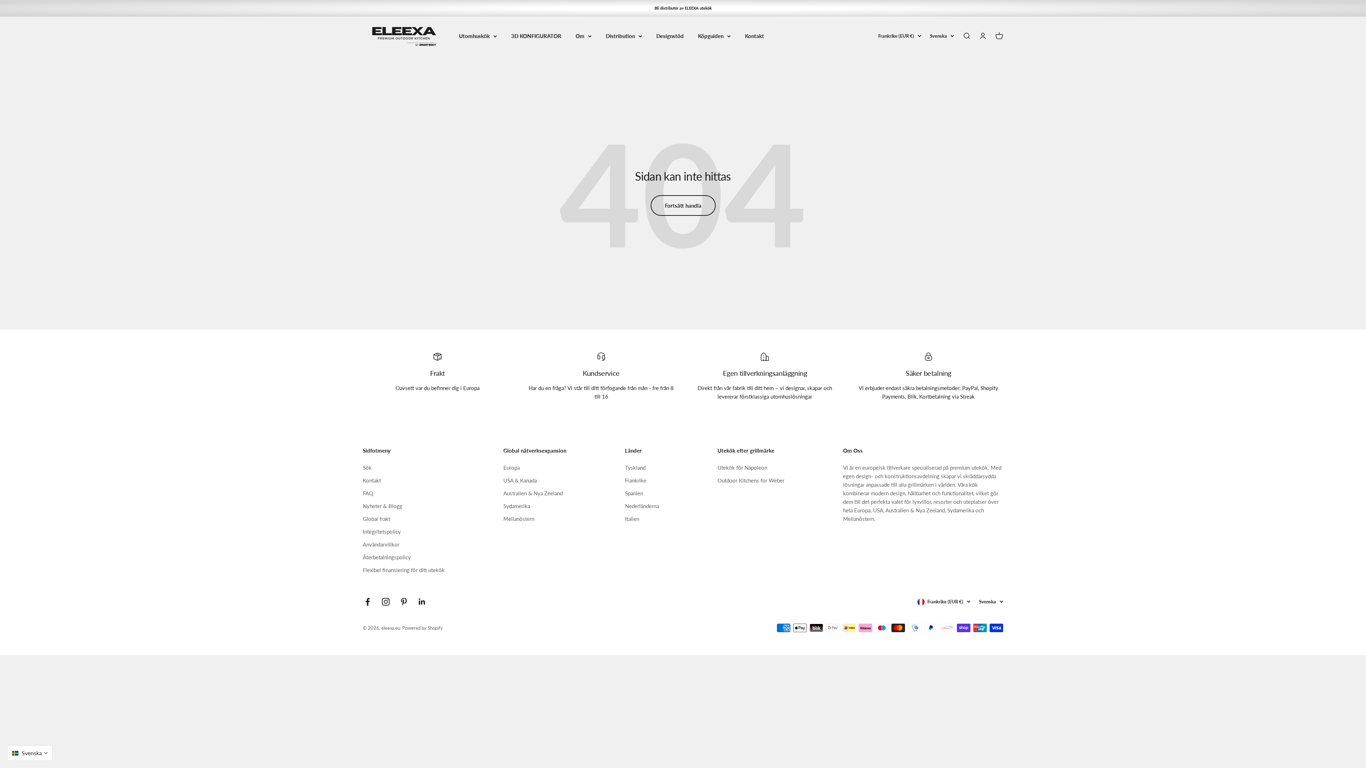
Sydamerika (516, 506)
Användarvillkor (381, 544)
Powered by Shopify (422, 628)
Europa (511, 467)
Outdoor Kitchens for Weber (751, 480)
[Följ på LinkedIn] (422, 602)
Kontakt (754, 36)
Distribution (620, 36)
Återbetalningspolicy (387, 557)
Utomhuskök (474, 36)
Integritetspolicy (382, 531)
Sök (367, 467)
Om (580, 36)
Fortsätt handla (683, 205)
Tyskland (635, 467)
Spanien (634, 493)
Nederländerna (642, 506)
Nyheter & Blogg (382, 506)
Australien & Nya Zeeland (533, 493)
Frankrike (635, 480)
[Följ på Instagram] (386, 602)
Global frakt (376, 519)
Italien (632, 519)
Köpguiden (711, 36)
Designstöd (670, 36)
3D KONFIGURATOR (536, 36)
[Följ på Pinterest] (404, 602)
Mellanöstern (518, 519)
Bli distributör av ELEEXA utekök (683, 8)
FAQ (368, 493)
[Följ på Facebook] (367, 602)
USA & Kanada (520, 480)
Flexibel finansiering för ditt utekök (404, 570)
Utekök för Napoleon (742, 467)
